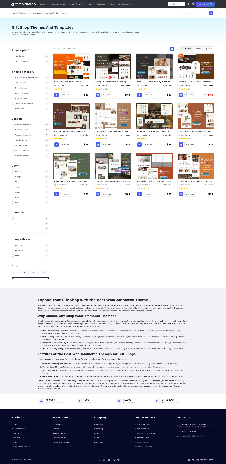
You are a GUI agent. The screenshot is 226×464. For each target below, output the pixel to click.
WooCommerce (58, 4)
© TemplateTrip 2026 (21, 459)
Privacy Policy (100, 442)
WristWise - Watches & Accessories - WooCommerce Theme (196, 82)
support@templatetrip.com (191, 436)
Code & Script (124, 4)
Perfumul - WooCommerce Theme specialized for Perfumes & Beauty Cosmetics (196, 181)
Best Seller (186, 49)
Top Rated (208, 49)
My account (58, 424)
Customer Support (143, 447)
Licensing (98, 429)
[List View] (177, 49)
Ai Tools (111, 4)
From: (14, 272)
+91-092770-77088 (187, 431)
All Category (24, 13)
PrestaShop (17, 433)
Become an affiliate (62, 442)
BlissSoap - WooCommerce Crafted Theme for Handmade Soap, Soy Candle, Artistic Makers (71, 181)
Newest (198, 49)
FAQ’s (96, 438)
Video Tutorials (142, 429)
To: (34, 272)
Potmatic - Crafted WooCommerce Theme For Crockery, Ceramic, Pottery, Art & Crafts (154, 181)
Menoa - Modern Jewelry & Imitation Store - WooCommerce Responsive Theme (154, 82)
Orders (56, 429)
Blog (96, 433)
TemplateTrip (61, 85)
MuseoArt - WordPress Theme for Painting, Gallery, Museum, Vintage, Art (154, 131)
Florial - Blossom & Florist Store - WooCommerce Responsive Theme (113, 181)
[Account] (188, 4)
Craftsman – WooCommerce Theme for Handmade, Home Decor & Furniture (196, 131)
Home (14, 13)
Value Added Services (21, 447)
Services (101, 4)
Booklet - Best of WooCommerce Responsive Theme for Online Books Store (71, 82)
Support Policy (142, 438)
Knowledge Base (142, 424)
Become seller (59, 438)
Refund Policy (141, 442)
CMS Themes (76, 4)
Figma (14, 442)
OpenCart (16, 438)
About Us (98, 424)
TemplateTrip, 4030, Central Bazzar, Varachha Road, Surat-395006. (195, 425)
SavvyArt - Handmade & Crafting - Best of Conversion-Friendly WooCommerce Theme (113, 82)
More (89, 4)
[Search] (211, 13)
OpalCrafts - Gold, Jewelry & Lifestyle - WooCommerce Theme (113, 131)
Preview (65, 95)
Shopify (43, 4)
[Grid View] (172, 49)
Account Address (61, 433)
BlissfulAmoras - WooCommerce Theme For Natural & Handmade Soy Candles (71, 131)
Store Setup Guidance (145, 433)
